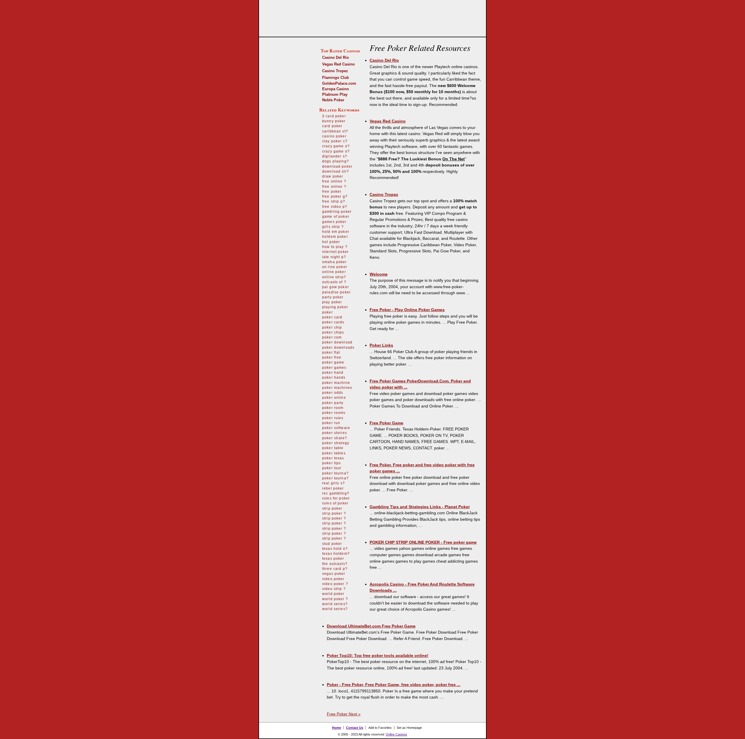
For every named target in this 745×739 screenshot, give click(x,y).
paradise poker (336, 292)
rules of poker (335, 503)
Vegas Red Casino (338, 64)
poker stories (334, 433)
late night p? (334, 257)
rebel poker (333, 488)
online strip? (334, 277)
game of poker (335, 216)
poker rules (333, 418)
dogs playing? (335, 161)
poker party (333, 403)
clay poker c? (334, 141)
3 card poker (334, 116)
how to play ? (334, 247)
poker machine (336, 382)
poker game (333, 362)
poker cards (333, 322)
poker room (333, 408)
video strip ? (334, 589)
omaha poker (334, 262)
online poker (334, 272)
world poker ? (335, 599)
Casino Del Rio (335, 57)
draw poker (332, 176)
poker (327, 312)
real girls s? (333, 483)
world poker (333, 594)
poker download (337, 342)
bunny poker (334, 121)
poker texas (333, 458)
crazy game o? (336, 146)
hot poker (331, 242)
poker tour (332, 468)
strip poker (332, 508)
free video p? (334, 206)
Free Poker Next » (344, 714)
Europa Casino (335, 89)
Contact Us (354, 727)
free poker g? (334, 196)
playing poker (335, 307)
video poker (333, 579)
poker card (332, 317)
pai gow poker (335, 287)
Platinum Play (334, 94)
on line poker (334, 267)
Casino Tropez (335, 71)
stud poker (332, 543)
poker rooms (334, 412)
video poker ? (335, 584)
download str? (335, 171)
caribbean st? (335, 131)
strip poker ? (334, 513)
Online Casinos (396, 734)
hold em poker (335, 231)
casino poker (334, 136)
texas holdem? (336, 553)
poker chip (332, 327)
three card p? (334, 568)
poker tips (331, 463)
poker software (336, 428)
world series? (335, 604)
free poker (332, 191)
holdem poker (335, 236)
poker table (333, 448)
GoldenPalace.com (339, 83)
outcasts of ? (334, 282)
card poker (332, 126)
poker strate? (334, 438)
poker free (332, 357)
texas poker (333, 558)
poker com (332, 337)
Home (336, 727)
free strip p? (333, 201)
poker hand (333, 372)
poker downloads (338, 347)
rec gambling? (335, 493)
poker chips (333, 332)
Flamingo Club (335, 77)
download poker (337, 166)
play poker (332, 302)
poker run (331, 423)
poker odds (332, 392)
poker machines (337, 387)
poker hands (334, 377)
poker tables (334, 453)
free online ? (334, 181)
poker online (334, 397)
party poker (333, 297)
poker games (334, 367)
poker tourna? (335, 473)
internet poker (335, 252)
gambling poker (337, 211)
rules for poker (336, 498)
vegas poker (333, 573)
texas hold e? (335, 548)
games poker (334, 222)
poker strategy (335, 443)
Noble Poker (333, 100)
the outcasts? (334, 564)
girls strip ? (333, 226)
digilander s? (334, 156)
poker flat (331, 352)
